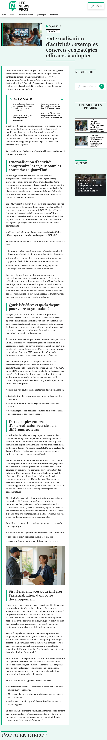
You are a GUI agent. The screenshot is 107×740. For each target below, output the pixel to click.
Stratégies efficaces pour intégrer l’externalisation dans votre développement (51, 115)
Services (53, 31)
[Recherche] (92, 6)
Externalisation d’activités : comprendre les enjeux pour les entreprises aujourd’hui (23, 107)
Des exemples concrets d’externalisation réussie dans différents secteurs (50, 106)
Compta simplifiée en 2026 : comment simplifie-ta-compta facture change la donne (97, 126)
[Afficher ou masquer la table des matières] (49, 99)
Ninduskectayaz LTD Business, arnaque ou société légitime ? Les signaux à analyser (97, 142)
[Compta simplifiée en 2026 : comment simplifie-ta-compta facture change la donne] (81, 125)
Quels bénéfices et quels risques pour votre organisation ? (22, 117)
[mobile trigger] (5, 6)
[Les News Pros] (19, 6)
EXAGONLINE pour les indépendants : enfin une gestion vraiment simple (90, 185)
